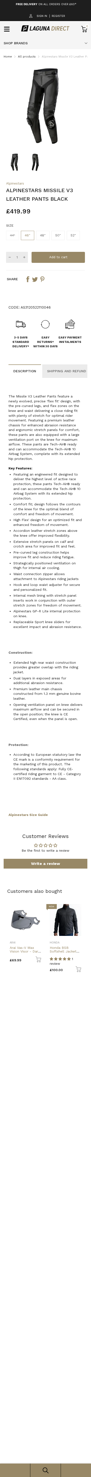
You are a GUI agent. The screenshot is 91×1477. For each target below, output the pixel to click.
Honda (54, 942)
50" (58, 235)
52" (73, 235)
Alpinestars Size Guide (28, 815)
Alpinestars (15, 183)
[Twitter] (35, 279)
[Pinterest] (42, 279)
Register (58, 16)
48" (43, 235)
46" (27, 235)
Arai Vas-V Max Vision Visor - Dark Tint (25, 951)
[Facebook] (28, 279)
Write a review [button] (45, 863)
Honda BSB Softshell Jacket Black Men (63, 951)
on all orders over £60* (46, 4)
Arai (13, 942)
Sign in (42, 16)
